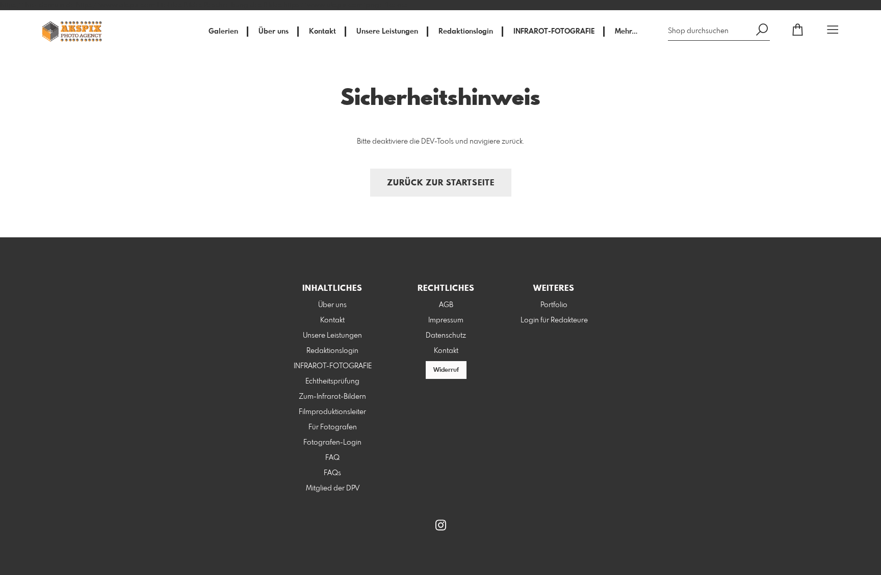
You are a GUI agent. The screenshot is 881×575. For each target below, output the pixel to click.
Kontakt (322, 31)
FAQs (332, 473)
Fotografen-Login (332, 442)
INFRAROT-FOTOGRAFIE (553, 31)
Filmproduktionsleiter (332, 412)
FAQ (332, 457)
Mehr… (626, 31)
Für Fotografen (332, 427)
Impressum (445, 320)
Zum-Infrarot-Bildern (332, 396)
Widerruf (446, 370)
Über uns (273, 31)
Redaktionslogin (465, 31)
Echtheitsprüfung (332, 381)
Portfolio (553, 305)
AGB (446, 305)
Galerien (223, 31)
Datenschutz (446, 335)
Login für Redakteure (554, 320)
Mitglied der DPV (332, 488)
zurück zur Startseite (441, 183)
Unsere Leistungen (387, 31)
